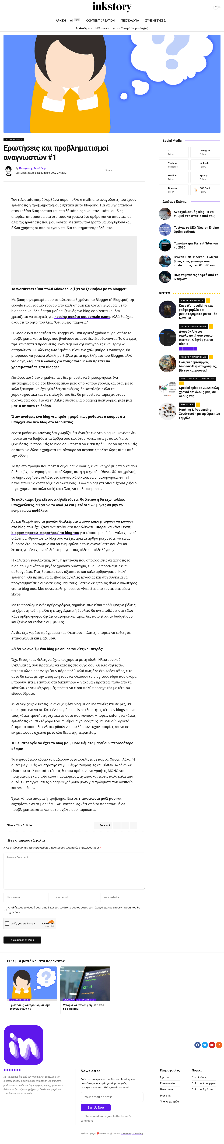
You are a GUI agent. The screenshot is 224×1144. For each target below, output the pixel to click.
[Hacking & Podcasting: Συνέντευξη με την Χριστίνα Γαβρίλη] (167, 411)
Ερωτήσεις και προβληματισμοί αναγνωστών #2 (30, 1006)
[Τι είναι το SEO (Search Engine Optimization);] (165, 229)
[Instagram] (10, 7)
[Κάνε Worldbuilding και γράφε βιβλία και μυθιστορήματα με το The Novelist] (167, 309)
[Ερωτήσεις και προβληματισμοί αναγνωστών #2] (32, 984)
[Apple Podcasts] (26, 7)
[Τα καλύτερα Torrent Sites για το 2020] (165, 245)
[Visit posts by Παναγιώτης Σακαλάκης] (9, 170)
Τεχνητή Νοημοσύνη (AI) (193, 326)
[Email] (132, 170)
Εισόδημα (69, 1000)
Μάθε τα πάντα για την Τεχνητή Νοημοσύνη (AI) (122, 28)
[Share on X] (121, 170)
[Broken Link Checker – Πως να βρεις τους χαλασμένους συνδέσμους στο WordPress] (165, 261)
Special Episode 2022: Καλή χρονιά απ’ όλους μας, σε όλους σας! (199, 392)
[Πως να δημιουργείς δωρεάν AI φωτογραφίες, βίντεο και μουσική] (167, 363)
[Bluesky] (174, 190)
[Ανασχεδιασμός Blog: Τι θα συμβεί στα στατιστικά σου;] (165, 214)
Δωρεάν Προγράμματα (192, 300)
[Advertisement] (74, 260)
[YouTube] (6, 7)
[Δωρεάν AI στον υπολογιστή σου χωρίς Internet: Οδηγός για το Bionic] (167, 337)
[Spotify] (22, 7)
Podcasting (208, 379)
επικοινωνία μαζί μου (96, 798)
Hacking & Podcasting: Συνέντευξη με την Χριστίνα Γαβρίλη (199, 414)
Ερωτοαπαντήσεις (14, 139)
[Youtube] (174, 164)
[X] (174, 152)
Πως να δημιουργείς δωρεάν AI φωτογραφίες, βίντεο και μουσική (198, 366)
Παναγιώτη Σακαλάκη (132, 1133)
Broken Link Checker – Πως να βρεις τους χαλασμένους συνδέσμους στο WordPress (196, 261)
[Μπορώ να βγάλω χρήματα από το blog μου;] (85, 984)
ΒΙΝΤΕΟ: (165, 293)
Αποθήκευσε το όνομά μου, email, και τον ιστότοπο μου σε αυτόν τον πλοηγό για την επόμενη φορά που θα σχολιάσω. (74, 910)
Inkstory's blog (189, 379)
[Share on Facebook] (115, 170)
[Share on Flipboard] (126, 170)
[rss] (205, 190)
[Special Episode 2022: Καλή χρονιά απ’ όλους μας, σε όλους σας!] (167, 387)
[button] (137, 170)
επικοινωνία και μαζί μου (33, 638)
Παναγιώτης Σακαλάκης (32, 168)
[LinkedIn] (14, 7)
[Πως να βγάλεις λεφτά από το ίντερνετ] (165, 277)
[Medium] (18, 7)
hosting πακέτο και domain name (82, 316)
